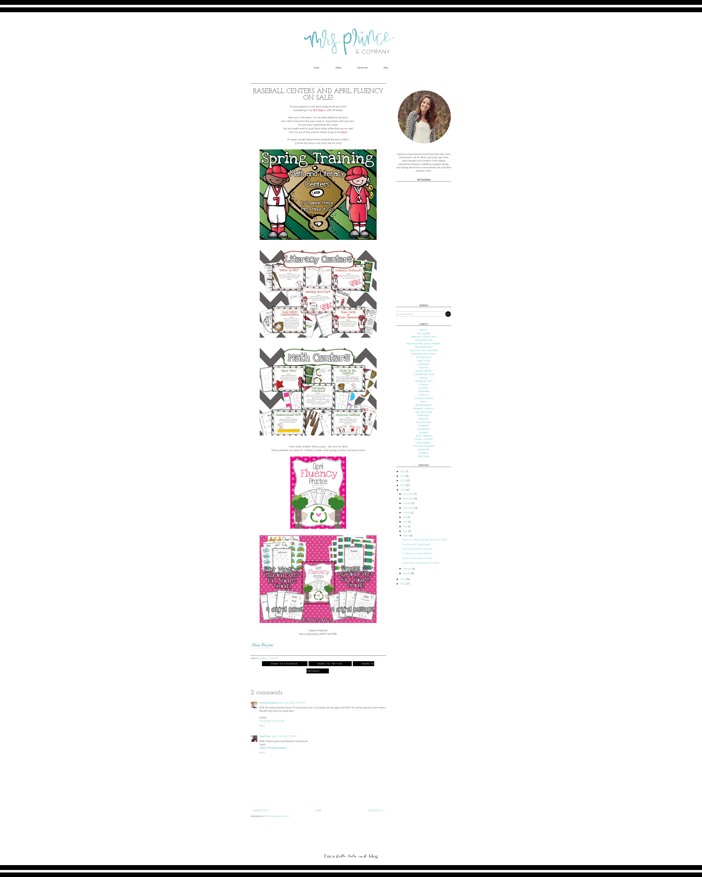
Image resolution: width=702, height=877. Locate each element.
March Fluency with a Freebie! (417, 558)
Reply (262, 725)
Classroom (362, 67)
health (423, 394)
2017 (403, 471)
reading (424, 418)
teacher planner (423, 446)
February (407, 568)
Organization (424, 340)
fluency (274, 658)
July (405, 517)
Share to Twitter (330, 663)
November (408, 498)
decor (424, 377)
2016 (403, 476)
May (405, 526)
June (405, 521)
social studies (424, 439)
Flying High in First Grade (271, 720)
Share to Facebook (285, 663)
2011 (403, 583)
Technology (424, 357)
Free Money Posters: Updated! (417, 549)
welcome (423, 456)
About (338, 67)
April (405, 531)
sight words (424, 435)
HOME (318, 810)
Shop (385, 67)
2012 (403, 579)
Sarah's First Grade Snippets (272, 747)
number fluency (424, 408)
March (406, 535)
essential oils (424, 381)
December (408, 493)
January (407, 573)
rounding (424, 429)
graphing (424, 391)
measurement (423, 405)
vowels (423, 453)
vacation (423, 449)
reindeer (423, 425)
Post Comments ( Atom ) (276, 816)
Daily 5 (423, 329)
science (423, 432)
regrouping (423, 422)
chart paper (423, 370)
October (407, 503)
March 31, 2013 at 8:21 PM (292, 702)
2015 (403, 480)
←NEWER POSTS (260, 810)
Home (317, 67)
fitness (423, 384)
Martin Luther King (423, 336)
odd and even (423, 412)
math (423, 401)
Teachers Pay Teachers (424, 350)
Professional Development (424, 343)
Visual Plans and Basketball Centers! (421, 562)
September (409, 507)
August (407, 512)
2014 (403, 485)
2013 (403, 489)
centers (424, 367)
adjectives (423, 360)
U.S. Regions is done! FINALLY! (417, 553)
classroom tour (423, 374)
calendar (424, 364)
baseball (263, 658)
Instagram (423, 333)
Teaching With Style (424, 353)
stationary (424, 442)
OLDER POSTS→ (376, 810)
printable (424, 415)
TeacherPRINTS (424, 346)
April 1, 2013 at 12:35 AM (283, 736)
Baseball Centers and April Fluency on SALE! (425, 539)
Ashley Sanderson (268, 702)
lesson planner (423, 398)
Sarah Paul (264, 736)
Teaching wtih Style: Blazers (416, 544)
